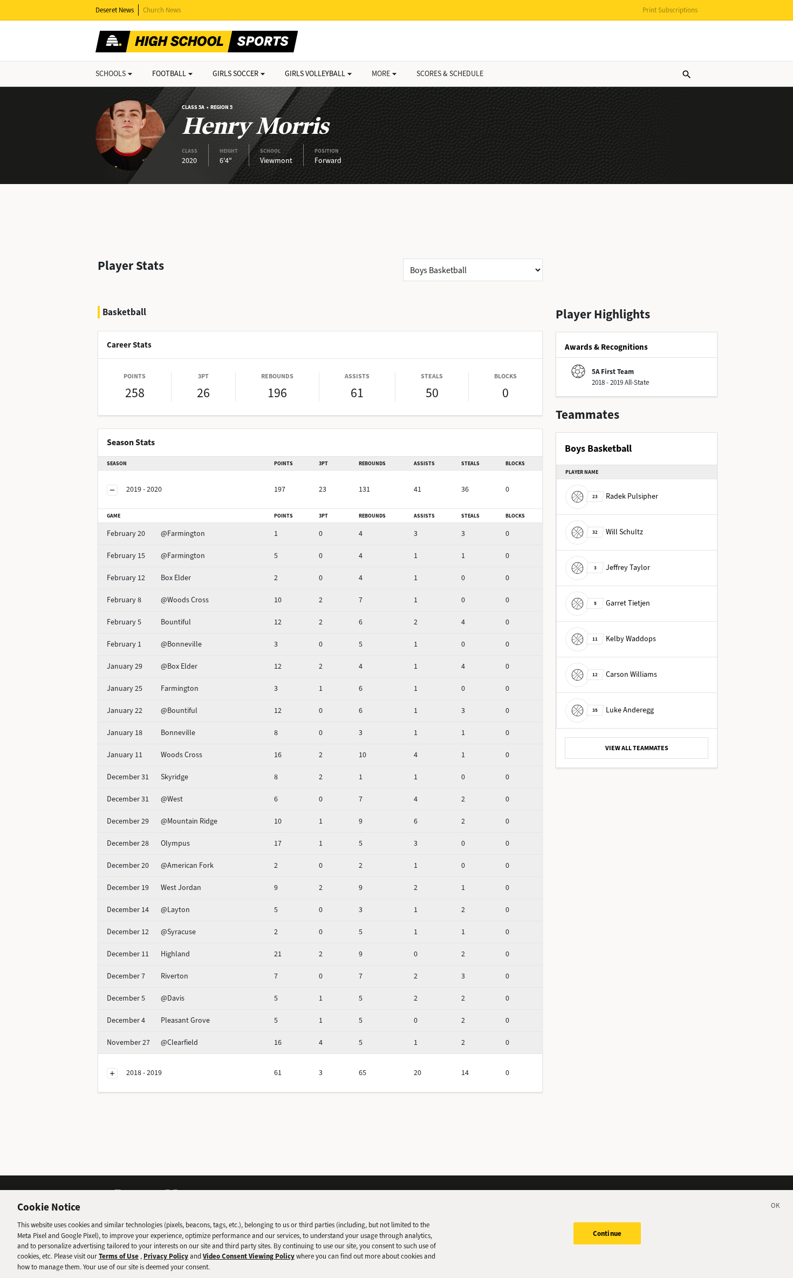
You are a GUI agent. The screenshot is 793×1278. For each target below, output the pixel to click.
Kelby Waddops (624, 639)
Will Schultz (617, 532)
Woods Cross (154, 755)
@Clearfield (152, 1042)
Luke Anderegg (623, 710)
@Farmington (156, 533)
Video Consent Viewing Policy (249, 1256)
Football (169, 74)
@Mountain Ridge (162, 821)
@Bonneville (154, 644)
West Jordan (154, 887)
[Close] (776, 1207)
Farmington (153, 688)
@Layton (148, 910)
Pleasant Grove (158, 1020)
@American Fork (160, 865)
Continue (607, 1233)
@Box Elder (152, 666)
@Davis (145, 998)
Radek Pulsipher (625, 496)
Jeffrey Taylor (622, 567)
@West (145, 799)
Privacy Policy (165, 1256)
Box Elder (149, 578)
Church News (162, 10)
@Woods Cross (158, 600)
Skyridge (147, 777)
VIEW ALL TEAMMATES (636, 748)
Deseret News (114, 10)
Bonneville (151, 733)
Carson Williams (624, 674)
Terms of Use (119, 1256)
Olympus (148, 843)
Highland (148, 954)
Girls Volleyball (315, 74)
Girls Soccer (235, 74)
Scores (449, 74)
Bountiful (149, 622)
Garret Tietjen (622, 603)
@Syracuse (151, 932)
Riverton (147, 976)
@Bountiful (152, 710)
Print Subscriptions (670, 10)
